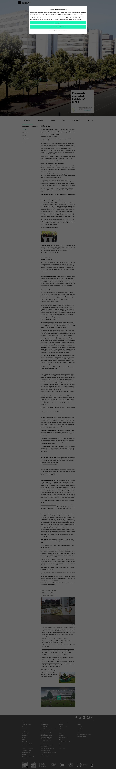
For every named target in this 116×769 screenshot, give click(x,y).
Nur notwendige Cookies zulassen (58, 27)
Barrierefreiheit (64, 30)
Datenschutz (57, 30)
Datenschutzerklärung (53, 18)
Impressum (51, 30)
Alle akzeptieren (58, 23)
